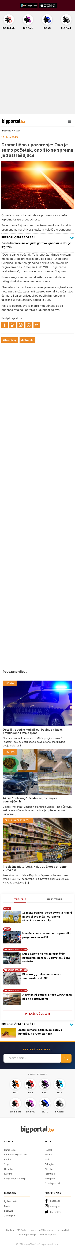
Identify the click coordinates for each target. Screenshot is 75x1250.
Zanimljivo (9, 1215)
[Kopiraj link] (36, 325)
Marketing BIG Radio (16, 1230)
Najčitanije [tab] (54, 899)
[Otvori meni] (69, 121)
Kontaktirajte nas (48, 1234)
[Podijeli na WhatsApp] (28, 325)
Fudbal (48, 1149)
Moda (7, 1206)
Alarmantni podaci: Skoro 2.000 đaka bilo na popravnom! (47, 996)
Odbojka (49, 1164)
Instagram (55, 1206)
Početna (6, 130)
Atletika (48, 1169)
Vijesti (8, 1141)
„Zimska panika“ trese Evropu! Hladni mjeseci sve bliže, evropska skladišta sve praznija (47, 916)
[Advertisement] (37, 73)
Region (8, 1159)
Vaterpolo (50, 1178)
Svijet (17, 130)
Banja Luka (10, 1149)
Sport (49, 1141)
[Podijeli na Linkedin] (12, 325)
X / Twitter (55, 1211)
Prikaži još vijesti (37, 1013)
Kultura (8, 1173)
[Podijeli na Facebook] (4, 325)
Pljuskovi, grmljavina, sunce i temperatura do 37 (41, 976)
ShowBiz (8, 1210)
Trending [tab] (20, 899)
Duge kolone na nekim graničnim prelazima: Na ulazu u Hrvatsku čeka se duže (46, 957)
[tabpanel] (37, 960)
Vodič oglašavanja (27, 1234)
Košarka (49, 1154)
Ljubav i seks (10, 1201)
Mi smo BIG (63, 1230)
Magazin (10, 1193)
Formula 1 (50, 1173)
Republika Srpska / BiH (16, 1154)
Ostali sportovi (52, 1183)
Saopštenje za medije (15, 1178)
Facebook (55, 1200)
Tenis (47, 1159)
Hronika (8, 1169)
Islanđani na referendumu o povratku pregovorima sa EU (46, 935)
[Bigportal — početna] (13, 121)
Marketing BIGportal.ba (42, 1230)
